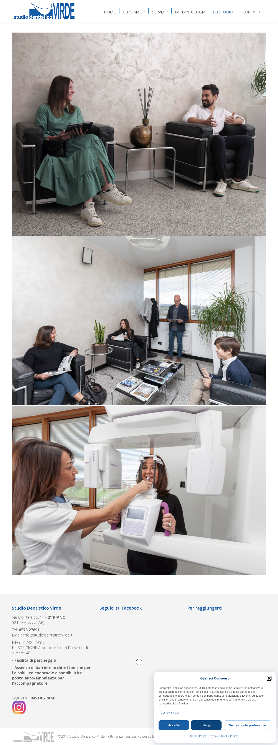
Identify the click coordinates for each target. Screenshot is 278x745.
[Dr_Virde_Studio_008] (139, 134)
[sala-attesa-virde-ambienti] (139, 320)
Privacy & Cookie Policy (223, 736)
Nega (206, 725)
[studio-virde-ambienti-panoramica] (139, 490)
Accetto (144, 686)
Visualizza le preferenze (247, 725)
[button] (269, 678)
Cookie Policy (198, 736)
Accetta (174, 725)
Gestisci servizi (170, 712)
